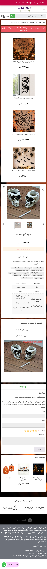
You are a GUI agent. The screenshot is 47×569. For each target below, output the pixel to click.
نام (43, 411)
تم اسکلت (28, 268)
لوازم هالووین (17, 261)
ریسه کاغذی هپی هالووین (23, 479)
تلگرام (42, 507)
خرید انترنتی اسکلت (36, 270)
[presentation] (43, 224)
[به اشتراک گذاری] (43, 189)
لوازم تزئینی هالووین (35, 22)
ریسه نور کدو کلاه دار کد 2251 (38, 479)
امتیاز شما (41, 431)
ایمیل (43, 420)
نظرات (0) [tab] (22, 387)
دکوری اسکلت (24, 273)
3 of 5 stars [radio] (31, 431)
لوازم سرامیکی (17, 275)
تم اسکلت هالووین (17, 268)
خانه (44, 22)
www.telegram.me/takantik (21, 303)
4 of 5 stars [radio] (28, 431)
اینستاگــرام (35, 507)
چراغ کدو (8, 478)
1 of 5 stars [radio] (36, 431)
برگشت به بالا (21, 520)
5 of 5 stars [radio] (25, 431)
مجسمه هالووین (38, 264)
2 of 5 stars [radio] (33, 431)
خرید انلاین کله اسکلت (22, 270)
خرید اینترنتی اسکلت (36, 273)
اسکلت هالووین (38, 268)
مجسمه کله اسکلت (26, 278)
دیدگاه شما (41, 434)
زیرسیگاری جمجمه (37, 275)
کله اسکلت (25, 22)
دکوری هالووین (13, 273)
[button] (4, 187)
